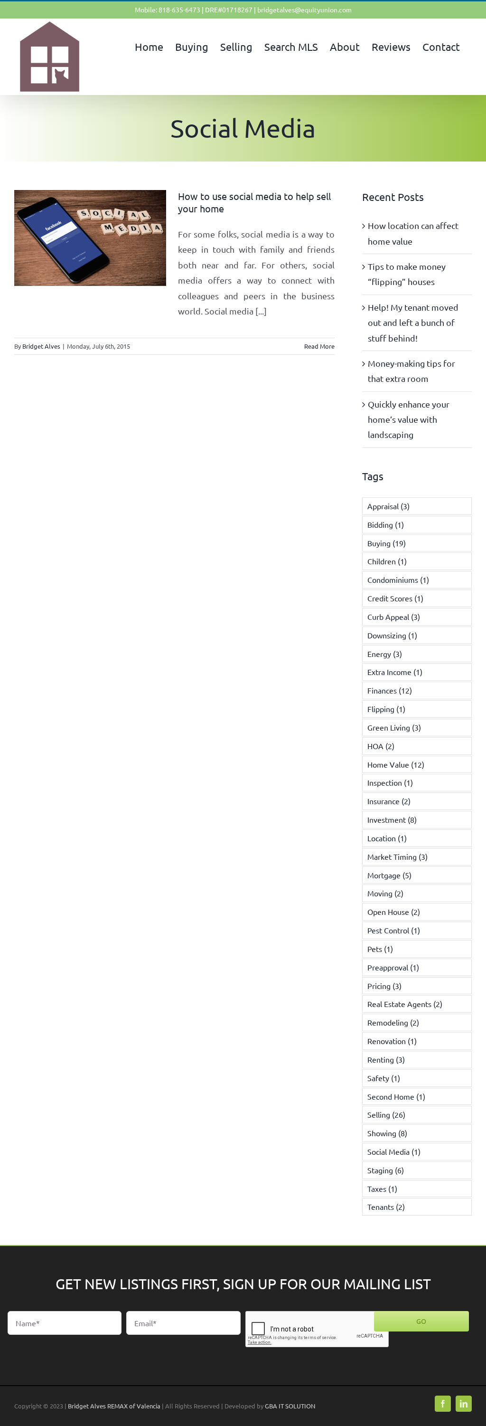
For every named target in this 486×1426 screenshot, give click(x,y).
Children (387, 561)
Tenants (386, 1206)
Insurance (389, 801)
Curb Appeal (393, 616)
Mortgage (389, 875)
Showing (387, 1133)
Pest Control (393, 930)
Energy (384, 653)
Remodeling (393, 1022)
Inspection (390, 782)
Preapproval (393, 967)
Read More (319, 346)
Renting (386, 1059)
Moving (385, 893)
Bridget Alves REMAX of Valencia (114, 1406)
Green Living (394, 727)
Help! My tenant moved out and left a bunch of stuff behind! (413, 322)
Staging (385, 1170)
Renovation (392, 1041)
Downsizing (392, 635)
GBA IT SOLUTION (290, 1406)
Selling (386, 1114)
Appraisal (388, 506)
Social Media (394, 1151)
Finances (389, 690)
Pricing (384, 985)
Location (387, 838)
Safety (383, 1078)
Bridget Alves (41, 346)
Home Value (395, 764)
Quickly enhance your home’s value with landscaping (408, 419)
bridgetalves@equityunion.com (304, 9)
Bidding (385, 524)
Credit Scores (395, 598)
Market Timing (397, 856)
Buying (386, 543)
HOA (380, 746)
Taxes (382, 1188)
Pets (380, 948)
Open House (393, 911)
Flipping (386, 708)
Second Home (396, 1096)
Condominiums (398, 579)
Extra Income (394, 671)
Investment (392, 819)
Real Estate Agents (404, 1003)
